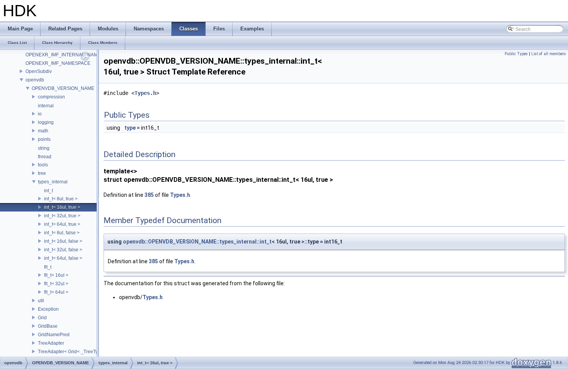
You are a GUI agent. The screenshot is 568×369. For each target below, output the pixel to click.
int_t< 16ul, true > (62, 207)
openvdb (35, 80)
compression (51, 97)
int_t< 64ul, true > (62, 224)
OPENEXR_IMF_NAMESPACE (58, 63)
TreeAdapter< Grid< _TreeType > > (74, 351)
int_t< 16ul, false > (63, 241)
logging (46, 122)
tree (42, 173)
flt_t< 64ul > (56, 292)
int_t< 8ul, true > (61, 198)
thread (44, 156)
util (41, 300)
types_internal (53, 181)
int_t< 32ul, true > (62, 215)
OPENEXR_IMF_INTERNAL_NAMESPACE (71, 55)
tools (43, 165)
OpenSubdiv (39, 71)
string (43, 148)
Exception (48, 309)
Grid (42, 317)
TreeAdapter (51, 343)
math (43, 131)
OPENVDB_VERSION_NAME (63, 88)
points (44, 139)
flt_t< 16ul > (56, 275)
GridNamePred (54, 334)
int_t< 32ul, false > (63, 249)
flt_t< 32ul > (56, 283)
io (40, 114)
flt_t (47, 267)
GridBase (48, 326)
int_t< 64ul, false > (63, 258)
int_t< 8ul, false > (62, 232)
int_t (48, 190)
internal (46, 105)
